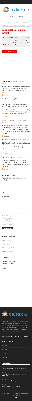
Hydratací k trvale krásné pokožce (11, 386)
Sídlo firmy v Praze (25, 336)
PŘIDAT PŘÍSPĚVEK (8, 51)
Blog (11, 16)
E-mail (3, 190)
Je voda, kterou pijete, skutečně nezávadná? (14, 368)
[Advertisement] (16, 66)
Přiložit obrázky (6, 216)
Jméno (3, 183)
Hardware (24, 22)
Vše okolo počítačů (14, 22)
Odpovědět (6, 95)
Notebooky (5, 25)
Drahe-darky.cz (15, 336)
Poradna (20, 16)
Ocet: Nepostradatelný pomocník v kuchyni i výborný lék (14, 374)
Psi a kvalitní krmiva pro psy (9, 381)
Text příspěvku (6, 196)
